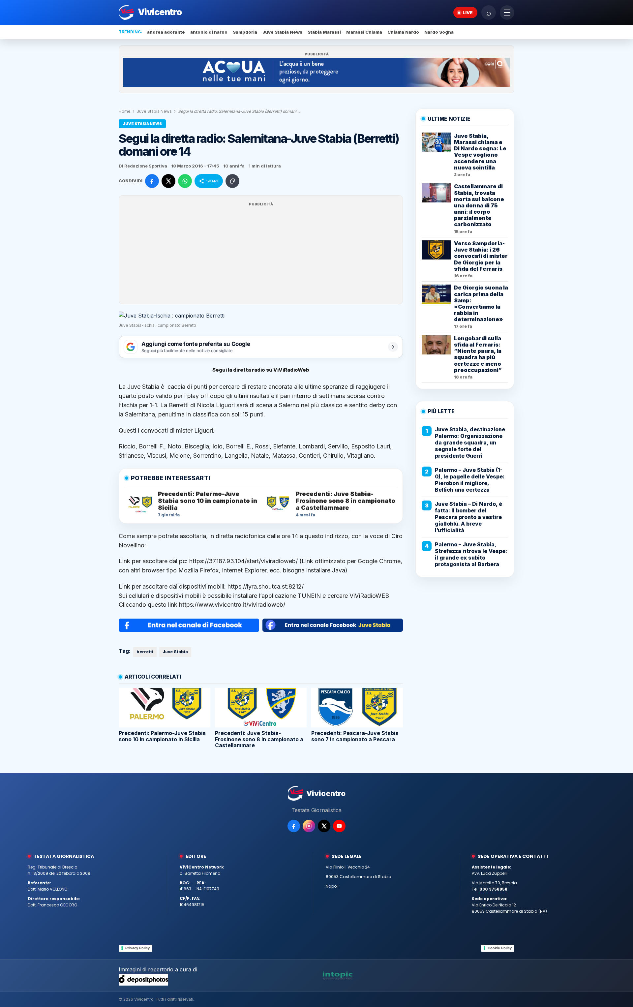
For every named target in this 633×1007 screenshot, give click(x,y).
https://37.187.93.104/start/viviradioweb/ (243, 561)
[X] (324, 826)
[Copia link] (232, 181)
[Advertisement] (261, 254)
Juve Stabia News (282, 32)
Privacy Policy (137, 948)
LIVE (468, 12)
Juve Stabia (175, 651)
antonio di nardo (208, 32)
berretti (144, 651)
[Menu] (507, 12)
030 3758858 (493, 889)
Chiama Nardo (403, 32)
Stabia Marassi (324, 32)
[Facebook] (293, 826)
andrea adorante (166, 32)
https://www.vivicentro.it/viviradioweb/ (232, 604)
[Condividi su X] (168, 181)
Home (125, 111)
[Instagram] (309, 826)
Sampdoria (245, 32)
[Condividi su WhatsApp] (185, 181)
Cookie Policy (500, 948)
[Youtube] (339, 826)
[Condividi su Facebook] (152, 181)
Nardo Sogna (439, 32)
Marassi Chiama (364, 32)
